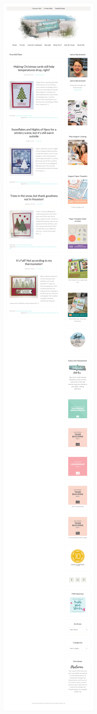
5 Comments (40, 268)
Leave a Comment (39, 75)
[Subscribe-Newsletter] (77, 373)
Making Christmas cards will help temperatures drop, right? (34, 68)
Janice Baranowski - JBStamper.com (48, 27)
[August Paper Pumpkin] (77, 192)
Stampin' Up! (55, 117)
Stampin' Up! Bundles (46, 117)
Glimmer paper (19, 246)
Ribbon (39, 246)
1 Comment (39, 141)
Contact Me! (78, 90)
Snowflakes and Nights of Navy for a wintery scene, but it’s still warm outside (33, 133)
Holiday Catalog (28, 115)
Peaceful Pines (30, 117)
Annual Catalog (19, 182)
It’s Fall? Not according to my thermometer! (34, 262)
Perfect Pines (37, 117)
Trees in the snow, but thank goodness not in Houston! (34, 197)
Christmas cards (20, 115)
